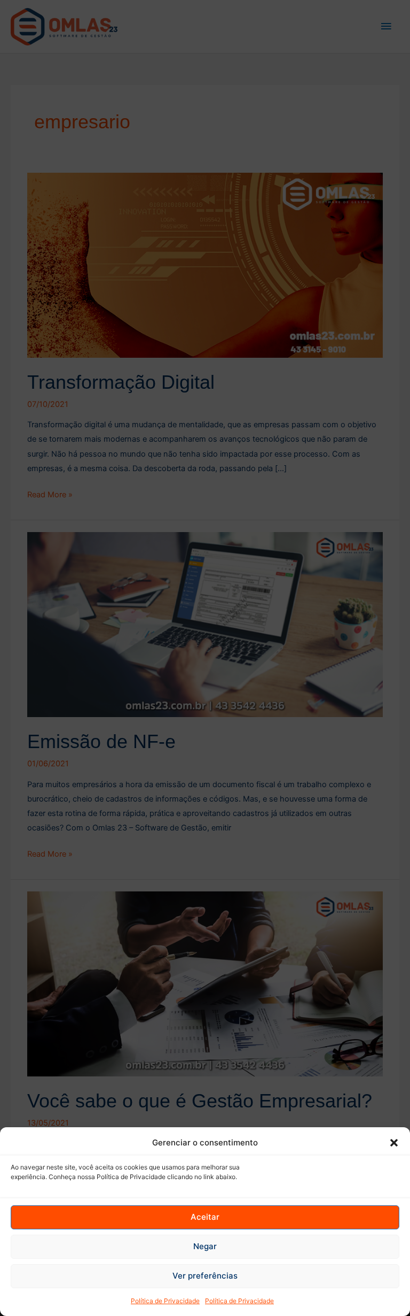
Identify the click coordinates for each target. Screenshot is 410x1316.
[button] (394, 1142)
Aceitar (205, 1217)
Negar (205, 1246)
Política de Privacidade (165, 1301)
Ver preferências (205, 1276)
